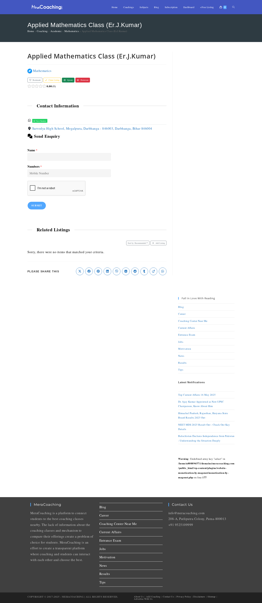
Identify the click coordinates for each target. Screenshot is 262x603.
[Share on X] (80, 271)
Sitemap (212, 596)
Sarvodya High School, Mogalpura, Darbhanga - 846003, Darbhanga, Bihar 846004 (92, 128)
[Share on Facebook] (89, 271)
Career (181, 314)
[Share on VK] (126, 271)
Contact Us (168, 596)
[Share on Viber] (116, 271)
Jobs (180, 342)
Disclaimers (199, 596)
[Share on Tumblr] (144, 271)
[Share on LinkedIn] (107, 271)
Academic (56, 31)
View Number (40, 121)
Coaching (42, 31)
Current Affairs (186, 328)
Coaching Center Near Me (193, 321)
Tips (180, 369)
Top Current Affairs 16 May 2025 (197, 394)
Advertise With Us (143, 598)
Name (32, 150)
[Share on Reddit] (135, 271)
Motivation (184, 348)
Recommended (137, 243)
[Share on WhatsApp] (162, 271)
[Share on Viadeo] (153, 271)
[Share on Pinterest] (98, 271)
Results (182, 362)
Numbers (34, 167)
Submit (36, 205)
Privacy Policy (183, 596)
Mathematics (71, 31)
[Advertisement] (206, 109)
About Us (139, 596)
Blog (181, 307)
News (181, 356)
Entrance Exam (186, 334)
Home (30, 31)
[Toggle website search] (233, 7)
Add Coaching (153, 596)
